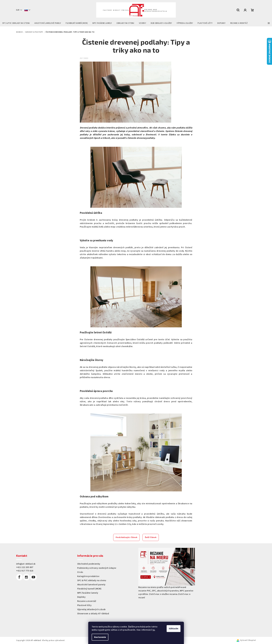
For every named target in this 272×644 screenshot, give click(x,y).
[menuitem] (16, 23)
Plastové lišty (84, 605)
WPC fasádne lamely (87, 592)
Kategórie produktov (88, 576)
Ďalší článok (150, 537)
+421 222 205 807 (24, 567)
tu (153, 629)
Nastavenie (100, 637)
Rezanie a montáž (86, 601)
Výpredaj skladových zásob (91, 609)
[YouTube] (33, 577)
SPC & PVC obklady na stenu (91, 580)
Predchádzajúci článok (126, 537)
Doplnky (81, 597)
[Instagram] (26, 577)
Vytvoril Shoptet (248, 640)
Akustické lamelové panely (91, 584)
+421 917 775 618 (24, 570)
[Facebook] (19, 577)
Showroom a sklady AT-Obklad (93, 613)
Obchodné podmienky (88, 563)
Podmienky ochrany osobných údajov (96, 568)
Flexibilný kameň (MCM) (89, 588)
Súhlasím (173, 628)
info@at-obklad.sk (26, 563)
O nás (80, 572)
